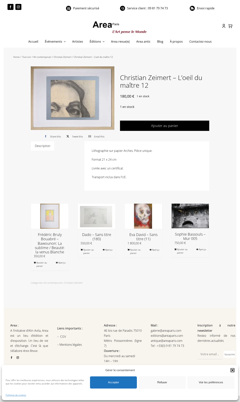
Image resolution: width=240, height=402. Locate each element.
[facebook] (11, 7)
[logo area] (120, 21)
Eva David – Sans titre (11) (143, 236)
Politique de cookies (16, 395)
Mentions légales (70, 345)
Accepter (113, 382)
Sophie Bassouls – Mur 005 (190, 236)
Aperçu (62, 262)
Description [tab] (42, 146)
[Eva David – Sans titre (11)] (143, 216)
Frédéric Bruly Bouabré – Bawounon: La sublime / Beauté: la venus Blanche (50, 243)
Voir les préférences (211, 382)
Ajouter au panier (164, 125)
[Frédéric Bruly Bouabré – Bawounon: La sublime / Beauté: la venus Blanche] (49, 216)
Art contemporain (53, 282)
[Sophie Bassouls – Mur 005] (190, 216)
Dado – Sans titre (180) (96, 236)
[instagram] (18, 7)
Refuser (162, 382)
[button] (232, 370)
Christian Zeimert (73, 282)
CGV (63, 337)
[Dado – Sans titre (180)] (96, 216)
